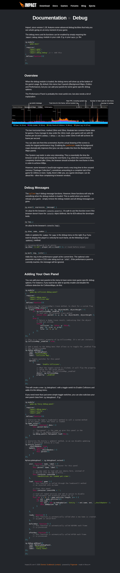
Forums (74, 6)
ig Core (32, 194)
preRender (70, 145)
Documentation (50, 18)
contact (57, 564)
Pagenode (73, 564)
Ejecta (92, 6)
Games (64, 6)
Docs (55, 6)
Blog (83, 6)
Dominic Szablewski (47, 564)
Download (45, 6)
